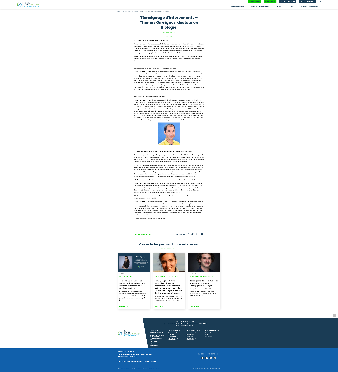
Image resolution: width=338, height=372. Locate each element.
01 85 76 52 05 (208, 333)
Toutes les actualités (168, 249)
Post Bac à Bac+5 (237, 6)
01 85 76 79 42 (154, 341)
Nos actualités (126, 11)
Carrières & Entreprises (309, 6)
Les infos (291, 6)
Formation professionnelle (260, 6)
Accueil (118, 11)
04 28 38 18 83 (172, 336)
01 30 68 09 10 (203, 323)
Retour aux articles (143, 234)
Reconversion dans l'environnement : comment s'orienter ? (137, 361)
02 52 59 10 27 (190, 336)
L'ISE (279, 6)
